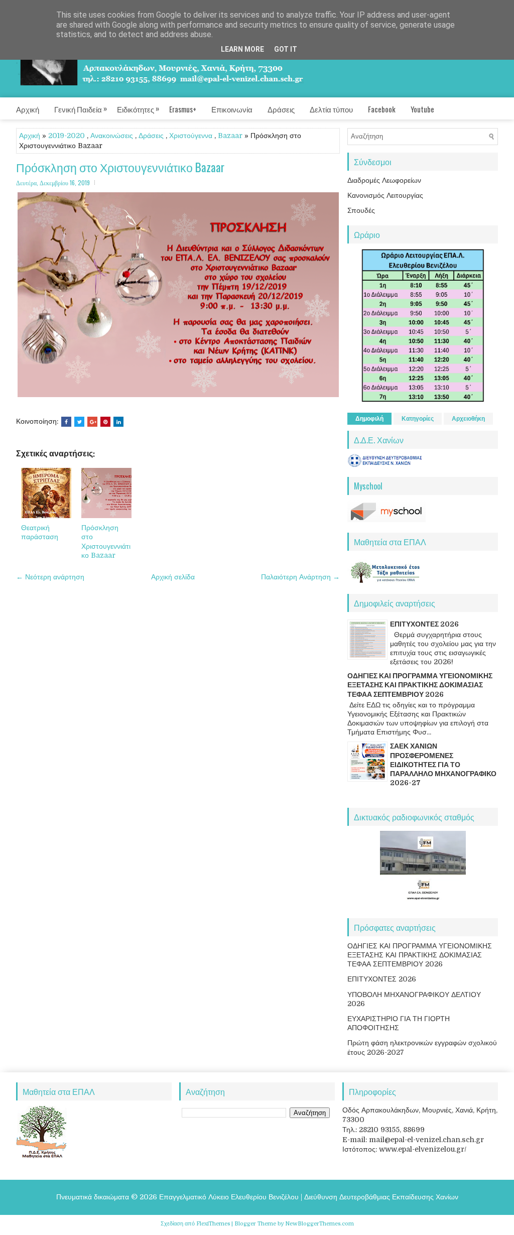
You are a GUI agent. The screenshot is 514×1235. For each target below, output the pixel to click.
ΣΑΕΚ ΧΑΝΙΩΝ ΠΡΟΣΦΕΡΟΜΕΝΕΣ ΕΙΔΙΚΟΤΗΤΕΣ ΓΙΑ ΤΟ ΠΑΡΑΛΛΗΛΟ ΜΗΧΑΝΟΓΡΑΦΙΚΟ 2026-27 (443, 764)
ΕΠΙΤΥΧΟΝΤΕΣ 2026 (424, 624)
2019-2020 (66, 136)
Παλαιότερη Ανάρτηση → (300, 577)
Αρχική (27, 108)
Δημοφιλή (369, 418)
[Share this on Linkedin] (118, 422)
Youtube (422, 108)
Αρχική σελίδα (173, 577)
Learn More (242, 49)
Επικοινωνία (231, 108)
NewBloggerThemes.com (319, 1223)
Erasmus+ (182, 108)
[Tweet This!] (79, 422)
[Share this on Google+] (92, 422)
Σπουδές (361, 210)
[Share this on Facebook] (66, 422)
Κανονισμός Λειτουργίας (385, 195)
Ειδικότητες (138, 108)
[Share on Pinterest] (105, 422)
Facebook (382, 108)
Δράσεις (281, 108)
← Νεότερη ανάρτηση (50, 577)
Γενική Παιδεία (80, 108)
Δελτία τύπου (331, 108)
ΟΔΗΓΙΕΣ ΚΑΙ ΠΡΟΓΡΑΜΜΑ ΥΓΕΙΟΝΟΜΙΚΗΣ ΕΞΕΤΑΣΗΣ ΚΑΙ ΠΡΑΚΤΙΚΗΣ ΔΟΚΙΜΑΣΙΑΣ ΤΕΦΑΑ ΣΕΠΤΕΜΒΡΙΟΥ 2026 (419, 685)
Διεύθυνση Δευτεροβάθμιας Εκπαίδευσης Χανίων (381, 1197)
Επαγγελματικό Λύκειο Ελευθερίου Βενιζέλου (229, 1197)
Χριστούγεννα (190, 136)
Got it (285, 49)
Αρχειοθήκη (468, 418)
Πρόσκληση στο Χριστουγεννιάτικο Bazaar (120, 167)
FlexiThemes (213, 1223)
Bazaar (230, 136)
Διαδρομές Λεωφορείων (384, 180)
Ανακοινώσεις (111, 136)
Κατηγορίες (418, 418)
